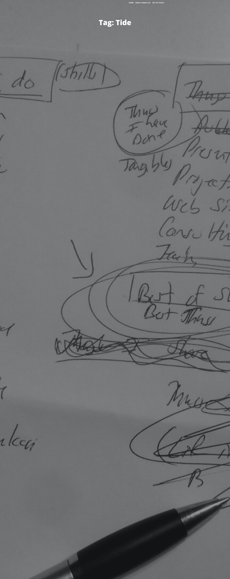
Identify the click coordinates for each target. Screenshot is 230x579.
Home (131, 3)
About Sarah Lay (143, 3)
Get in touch (158, 3)
